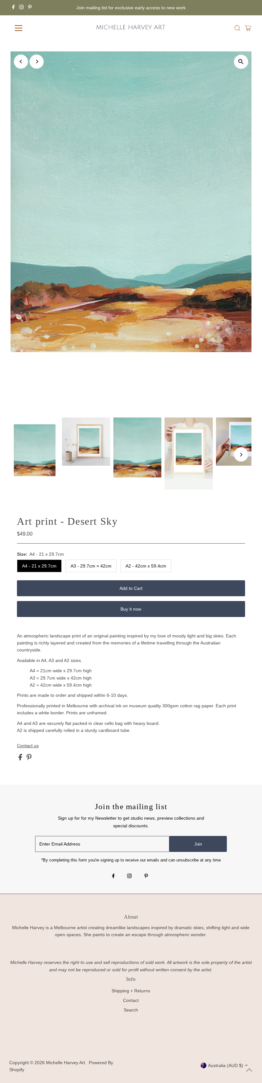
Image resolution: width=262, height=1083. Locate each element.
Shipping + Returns (131, 990)
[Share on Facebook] (21, 758)
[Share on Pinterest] (29, 758)
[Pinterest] (30, 7)
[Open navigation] (39, 28)
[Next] (36, 61)
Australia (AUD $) (225, 1065)
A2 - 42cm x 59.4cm (146, 565)
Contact (131, 1000)
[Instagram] (21, 7)
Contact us (28, 745)
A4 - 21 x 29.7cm (39, 565)
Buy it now (130, 609)
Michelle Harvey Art (65, 1062)
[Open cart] (248, 28)
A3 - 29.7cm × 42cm (91, 565)
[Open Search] (237, 28)
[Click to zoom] (241, 62)
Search (131, 1009)
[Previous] (21, 61)
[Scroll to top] (249, 1070)
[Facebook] (13, 7)
